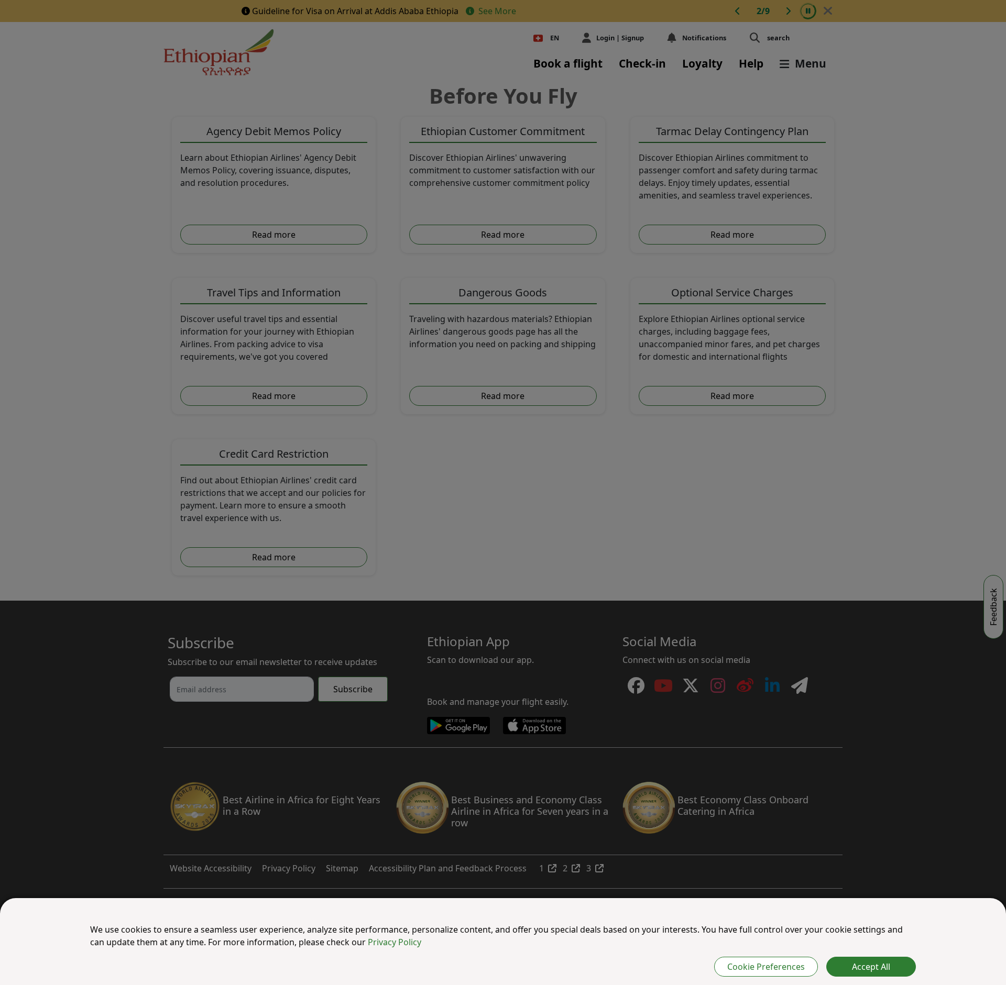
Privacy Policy (394, 942)
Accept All (871, 966)
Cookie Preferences (766, 966)
